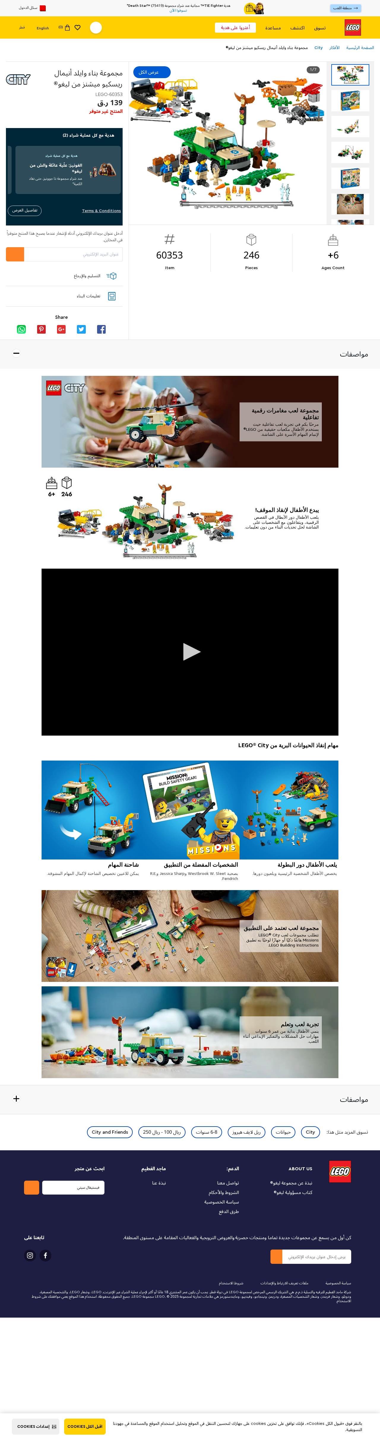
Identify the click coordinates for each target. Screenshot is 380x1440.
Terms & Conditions (101, 210)
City (310, 1132)
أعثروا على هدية (235, 28)
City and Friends (110, 1132)
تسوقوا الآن (178, 10)
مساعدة (273, 28)
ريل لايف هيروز (246, 1132)
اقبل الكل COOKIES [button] (84, 1426)
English (43, 28)
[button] (35, 1427)
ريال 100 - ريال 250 (162, 1132)
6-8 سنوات (206, 1132)
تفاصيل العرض (24, 210)
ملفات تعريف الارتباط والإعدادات (284, 1283)
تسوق (320, 28)
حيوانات (283, 1132)
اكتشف (297, 28)
